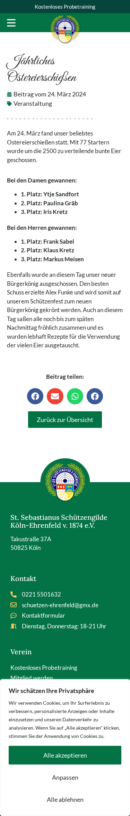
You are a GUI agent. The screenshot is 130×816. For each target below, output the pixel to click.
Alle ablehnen (65, 799)
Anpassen (65, 777)
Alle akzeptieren (65, 755)
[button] (35, 396)
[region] (65, 747)
